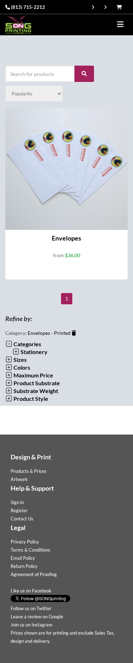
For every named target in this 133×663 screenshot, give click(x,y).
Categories (26, 344)
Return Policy (24, 566)
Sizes (19, 359)
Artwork (19, 479)
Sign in (17, 502)
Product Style (30, 398)
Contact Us (22, 518)
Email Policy (23, 558)
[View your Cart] (121, 7)
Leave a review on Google (37, 616)
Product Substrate (36, 383)
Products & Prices (28, 471)
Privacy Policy (25, 542)
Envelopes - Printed (50, 333)
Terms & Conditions (30, 550)
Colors (21, 367)
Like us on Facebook (31, 590)
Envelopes (66, 238)
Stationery (34, 351)
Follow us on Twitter (31, 608)
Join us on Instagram (31, 625)
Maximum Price (32, 375)
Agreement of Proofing (34, 574)
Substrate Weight (35, 390)
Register (19, 510)
